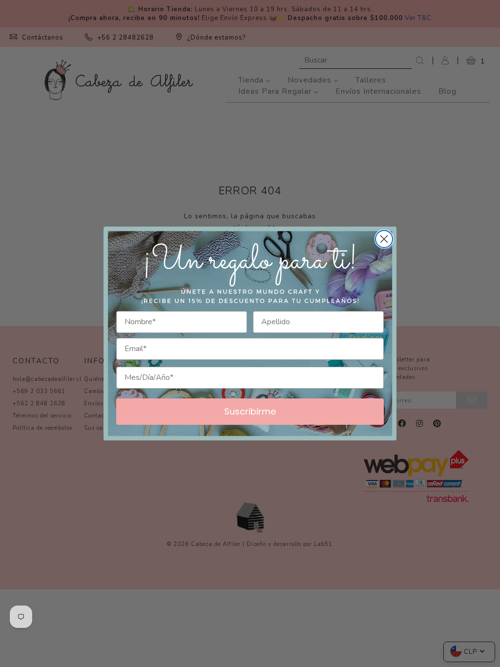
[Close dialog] (384, 239)
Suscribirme (250, 411)
